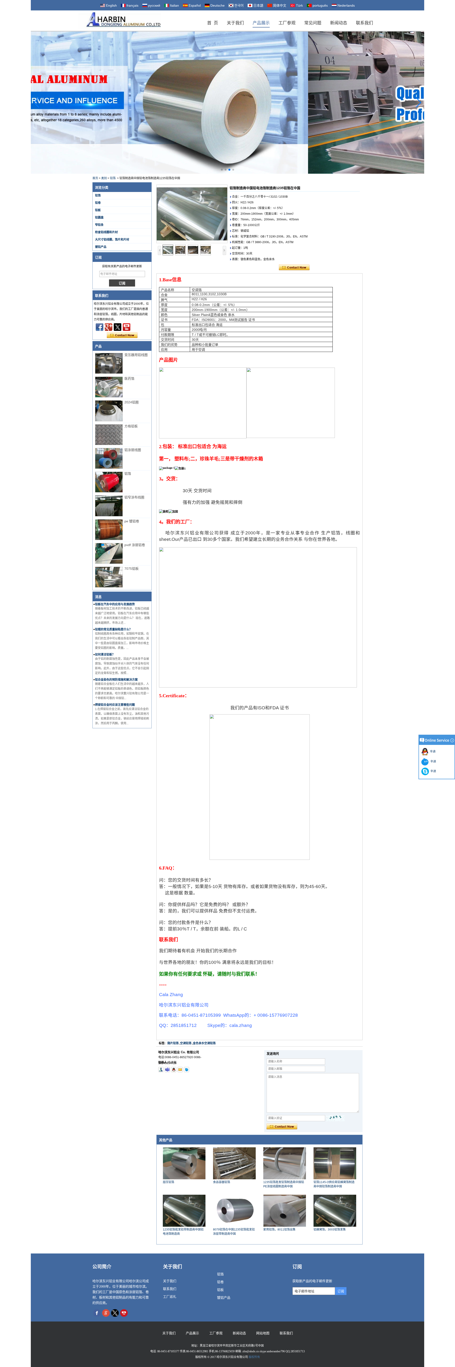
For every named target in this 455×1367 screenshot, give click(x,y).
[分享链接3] (108, 327)
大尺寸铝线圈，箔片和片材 (112, 239)
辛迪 (432, 751)
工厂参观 (287, 23)
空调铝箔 (185, 1043)
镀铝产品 (100, 247)
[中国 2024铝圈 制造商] (109, 410)
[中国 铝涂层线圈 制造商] (109, 458)
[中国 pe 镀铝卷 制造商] (109, 529)
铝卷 (98, 203)
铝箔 (113, 178)
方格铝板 (131, 426)
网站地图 (262, 1333)
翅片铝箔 (173, 1043)
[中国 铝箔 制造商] (109, 482)
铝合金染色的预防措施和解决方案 (116, 679)
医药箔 (129, 378)
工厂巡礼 (169, 1297)
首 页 (212, 23)
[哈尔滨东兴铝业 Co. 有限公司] (119, 20)
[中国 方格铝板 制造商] (109, 434)
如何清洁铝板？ (105, 654)
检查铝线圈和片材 (106, 232)
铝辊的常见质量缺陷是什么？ (113, 629)
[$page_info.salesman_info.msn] (161, 1069)
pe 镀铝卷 (131, 521)
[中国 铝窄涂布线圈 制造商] (109, 505)
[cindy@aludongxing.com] (180, 1069)
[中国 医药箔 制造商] (109, 387)
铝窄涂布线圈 (134, 497)
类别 (104, 178)
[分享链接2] (117, 327)
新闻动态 (338, 23)
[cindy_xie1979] (167, 1069)
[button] (222, 170)
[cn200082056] (186, 1069)
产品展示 (261, 23)
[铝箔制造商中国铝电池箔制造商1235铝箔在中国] (192, 214)
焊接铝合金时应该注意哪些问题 (115, 704)
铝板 (98, 210)
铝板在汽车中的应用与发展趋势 (115, 604)
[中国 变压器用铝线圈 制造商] (109, 363)
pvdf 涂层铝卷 (134, 545)
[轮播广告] (227, 102)
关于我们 (235, 23)
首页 (95, 178)
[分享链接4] (99, 327)
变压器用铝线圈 (136, 355)
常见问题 (312, 23)
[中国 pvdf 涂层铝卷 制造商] (109, 553)
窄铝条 (99, 225)
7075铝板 (131, 568)
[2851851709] (173, 1069)
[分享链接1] (126, 327)
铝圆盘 (99, 217)
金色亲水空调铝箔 (204, 1043)
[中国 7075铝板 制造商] (109, 577)
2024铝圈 (131, 402)
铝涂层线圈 (132, 450)
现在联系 (122, 335)
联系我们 (364, 23)
